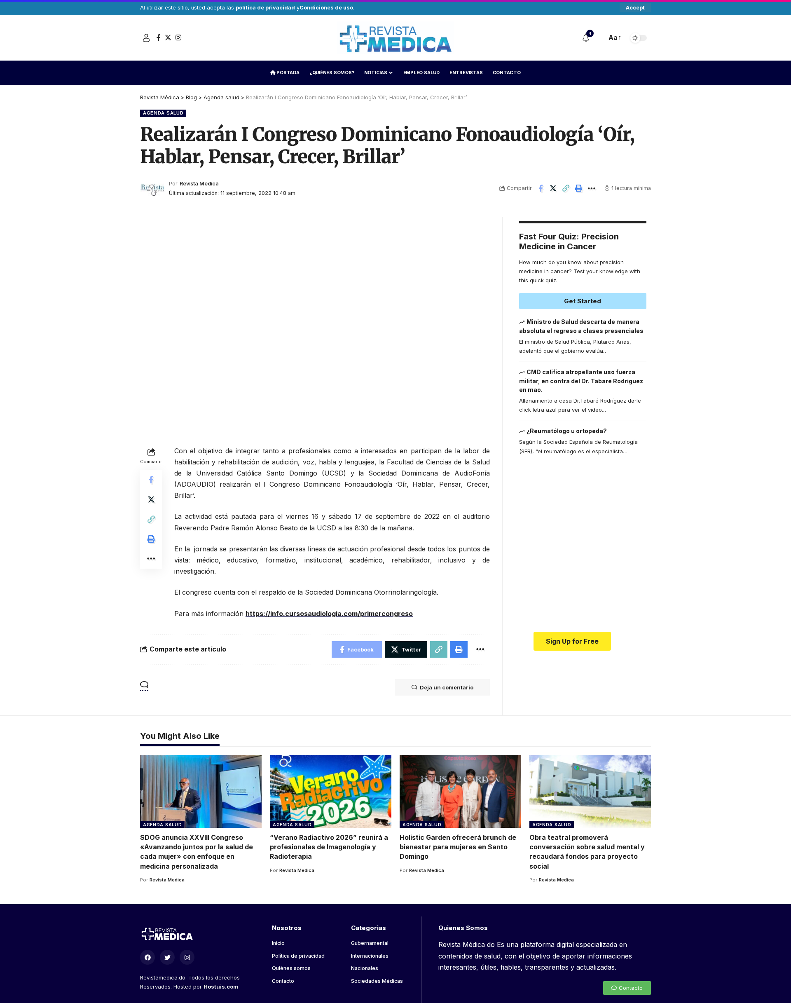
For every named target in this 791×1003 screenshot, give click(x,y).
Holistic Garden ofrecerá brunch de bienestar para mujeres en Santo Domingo (458, 846)
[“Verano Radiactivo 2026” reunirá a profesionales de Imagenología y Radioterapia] (330, 791)
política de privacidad (265, 8)
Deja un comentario (446, 687)
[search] (598, 38)
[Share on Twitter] (553, 188)
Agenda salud (163, 113)
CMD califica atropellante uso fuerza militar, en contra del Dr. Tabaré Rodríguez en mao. (581, 380)
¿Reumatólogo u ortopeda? (567, 430)
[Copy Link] (566, 188)
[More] (591, 188)
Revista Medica (199, 183)
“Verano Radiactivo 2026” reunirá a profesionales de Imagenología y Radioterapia (329, 846)
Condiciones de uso (326, 8)
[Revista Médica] (395, 37)
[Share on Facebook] (540, 188)
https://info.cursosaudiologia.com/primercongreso (329, 613)
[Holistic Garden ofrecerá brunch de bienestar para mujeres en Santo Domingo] (460, 791)
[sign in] (146, 38)
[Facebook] (158, 37)
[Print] (579, 188)
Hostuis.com (221, 986)
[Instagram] (178, 37)
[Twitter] (168, 37)
